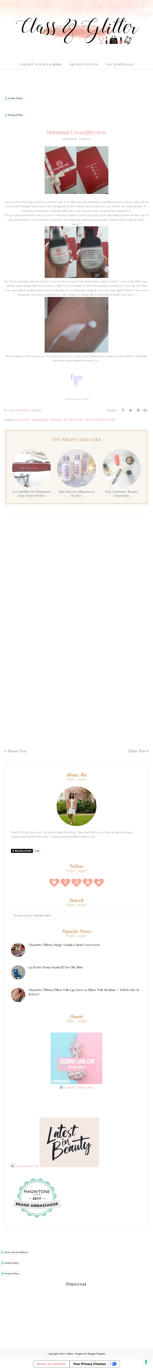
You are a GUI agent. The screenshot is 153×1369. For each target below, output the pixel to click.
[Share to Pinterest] (138, 410)
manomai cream (46, 420)
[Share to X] (130, 410)
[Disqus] (76, 574)
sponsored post (100, 420)
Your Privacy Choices (89, 1364)
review (76, 420)
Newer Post (17, 751)
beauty (23, 420)
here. (128, 211)
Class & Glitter (66, 1353)
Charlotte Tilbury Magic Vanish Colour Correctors (64, 945)
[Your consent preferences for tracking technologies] (146, 1362)
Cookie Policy (15, 98)
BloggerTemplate (97, 1353)
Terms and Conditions (16, 1252)
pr (65, 420)
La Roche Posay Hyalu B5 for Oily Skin (55, 967)
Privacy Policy (15, 115)
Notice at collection (51, 1364)
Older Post (137, 751)
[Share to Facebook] (123, 410)
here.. (96, 360)
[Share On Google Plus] (145, 410)
